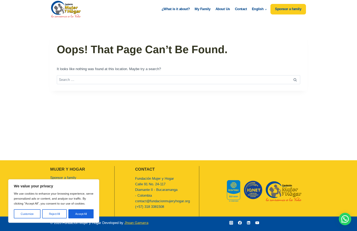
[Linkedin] (248, 223)
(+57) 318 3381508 (149, 207)
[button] (345, 219)
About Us (222, 9)
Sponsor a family (288, 9)
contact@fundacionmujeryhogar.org (162, 201)
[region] (53, 201)
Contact (241, 9)
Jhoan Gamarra (136, 223)
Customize (27, 213)
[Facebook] (240, 223)
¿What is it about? (176, 9)
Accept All (81, 213)
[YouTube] (257, 223)
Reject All (54, 213)
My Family (203, 9)
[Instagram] (231, 223)
